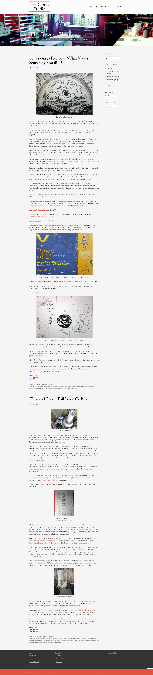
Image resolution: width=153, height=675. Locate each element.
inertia (59, 640)
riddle (75, 640)
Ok (118, 672)
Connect (119, 7)
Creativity (57, 39)
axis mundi (45, 527)
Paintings (59, 656)
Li (71, 386)
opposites (91, 386)
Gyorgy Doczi (62, 386)
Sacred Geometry (35, 221)
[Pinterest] (34, 378)
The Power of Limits (70, 388)
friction (88, 638)
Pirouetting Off (111, 68)
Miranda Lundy (77, 386)
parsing (31, 388)
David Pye (36, 386)
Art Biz (65, 39)
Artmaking (48, 39)
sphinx (31, 642)
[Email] (37, 378)
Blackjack (78, 144)
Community (38, 39)
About (93, 7)
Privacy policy (126, 672)
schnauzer (81, 640)
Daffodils (71, 638)
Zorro (59, 642)
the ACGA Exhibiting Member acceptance (81, 610)
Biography (33, 656)
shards (87, 640)
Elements (95, 161)
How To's (73, 39)
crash (65, 638)
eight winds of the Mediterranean (72, 529)
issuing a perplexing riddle (46, 541)
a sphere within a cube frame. (75, 527)
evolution (77, 638)
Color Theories (70, 161)
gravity (44, 640)
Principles (85, 161)
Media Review (83, 39)
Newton (84, 386)
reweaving (49, 388)
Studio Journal (48, 384)
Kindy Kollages (61, 659)
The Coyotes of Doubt (113, 76)
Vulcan (58, 563)
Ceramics (59, 662)
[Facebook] (31, 378)
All (31, 39)
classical (55, 638)
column (61, 638)
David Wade (43, 386)
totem (50, 642)
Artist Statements (35, 659)
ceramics (43, 638)
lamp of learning (67, 640)
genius (55, 386)
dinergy (50, 386)
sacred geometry (58, 388)
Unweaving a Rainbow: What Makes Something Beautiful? (58, 60)
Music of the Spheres (39, 216)
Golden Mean (78, 227)
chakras (49, 638)
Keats (68, 386)
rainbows (42, 388)
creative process (53, 161)
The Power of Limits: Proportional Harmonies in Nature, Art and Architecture (55, 225)
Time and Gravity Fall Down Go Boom (59, 398)
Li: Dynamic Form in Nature (38, 210)
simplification (94, 640)
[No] (151, 672)
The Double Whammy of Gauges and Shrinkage (114, 80)
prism (37, 388)
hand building (51, 640)
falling (83, 638)
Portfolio (105, 7)
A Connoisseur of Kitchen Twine (112, 84)
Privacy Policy (112, 653)
